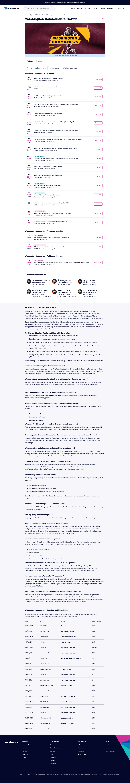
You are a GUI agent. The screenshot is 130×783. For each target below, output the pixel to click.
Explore (72, 8)
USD (119, 8)
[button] (29, 68)
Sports (87, 8)
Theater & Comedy (106, 8)
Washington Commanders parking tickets (50, 395)
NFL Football (40, 15)
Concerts (95, 8)
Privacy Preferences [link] (113, 774)
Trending (80, 8)
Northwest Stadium (32, 398)
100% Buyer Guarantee (73, 2)
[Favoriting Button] (103, 19)
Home (27, 15)
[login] (124, 8)
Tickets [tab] (30, 61)
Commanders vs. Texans (36, 414)
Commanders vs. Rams (36, 420)
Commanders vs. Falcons (37, 417)
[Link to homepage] (12, 8)
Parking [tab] (39, 61)
